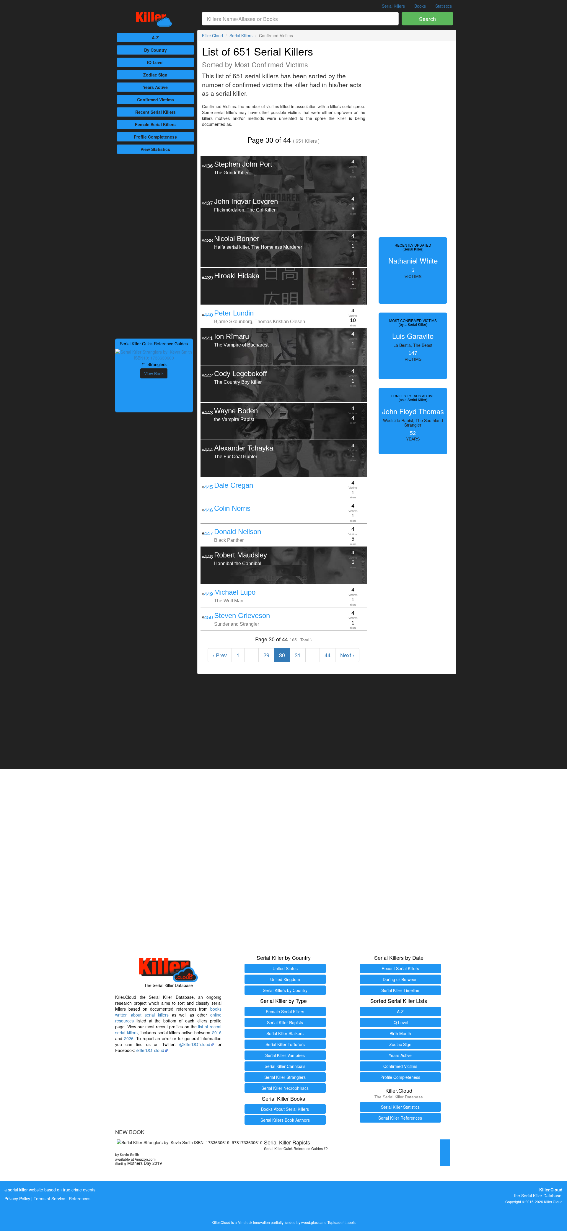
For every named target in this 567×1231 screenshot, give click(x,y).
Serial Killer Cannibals (285, 1066)
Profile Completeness (400, 1077)
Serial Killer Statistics (400, 1107)
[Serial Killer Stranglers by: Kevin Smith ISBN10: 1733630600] (154, 354)
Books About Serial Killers (285, 1109)
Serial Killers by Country (285, 990)
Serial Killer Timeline (400, 990)
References (79, 1198)
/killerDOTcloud (150, 1050)
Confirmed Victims (400, 1066)
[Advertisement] (154, 245)
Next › (347, 655)
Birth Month (400, 1033)
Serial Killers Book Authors (285, 1120)
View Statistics (155, 149)
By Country (155, 50)
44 (327, 655)
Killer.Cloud (212, 35)
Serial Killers (393, 6)
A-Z (155, 37)
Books (420, 6)
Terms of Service (49, 1198)
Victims (155, 100)
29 (266, 655)
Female (155, 124)
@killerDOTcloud (194, 1044)
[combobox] (300, 18)
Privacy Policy (17, 1198)
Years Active (155, 87)
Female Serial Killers (285, 1011)
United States (285, 968)
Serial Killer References (400, 1118)
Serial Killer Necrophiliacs (285, 1088)
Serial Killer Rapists (285, 1022)
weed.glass (310, 1222)
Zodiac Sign (155, 75)
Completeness (155, 137)
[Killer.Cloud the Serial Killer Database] (154, 19)
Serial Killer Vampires (285, 1055)
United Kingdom (285, 979)
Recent (155, 112)
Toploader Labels (342, 1222)
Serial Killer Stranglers (285, 1077)
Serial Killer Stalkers (285, 1033)
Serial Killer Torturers (285, 1044)
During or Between (400, 979)
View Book (154, 373)
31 (298, 655)
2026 (128, 1038)
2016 (216, 1032)
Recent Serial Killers (400, 968)
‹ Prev (220, 655)
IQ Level (155, 62)
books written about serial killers (168, 1012)
